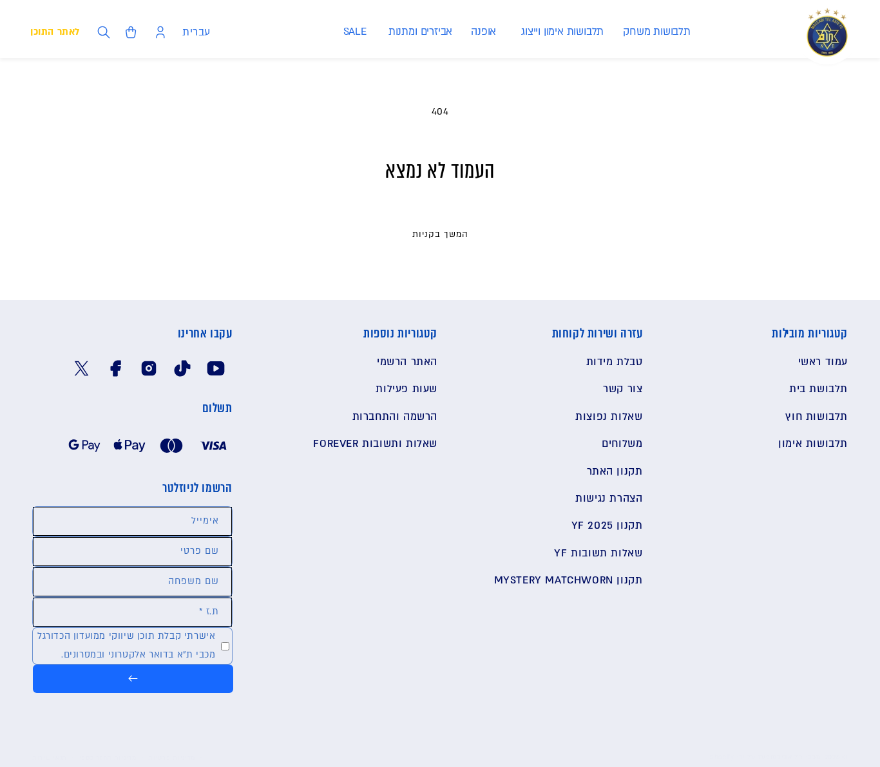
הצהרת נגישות (608, 498)
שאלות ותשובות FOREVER (375, 444)
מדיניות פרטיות (171, 757)
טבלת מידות (614, 362)
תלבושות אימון (813, 444)
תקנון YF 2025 (607, 525)
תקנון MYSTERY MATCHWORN (568, 580)
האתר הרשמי (407, 362)
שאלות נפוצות (608, 417)
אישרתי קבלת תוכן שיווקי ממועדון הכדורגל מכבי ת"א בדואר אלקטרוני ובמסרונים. (126, 645)
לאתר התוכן (55, 32)
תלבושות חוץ (816, 417)
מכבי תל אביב (798, 757)
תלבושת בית (818, 389)
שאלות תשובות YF (598, 553)
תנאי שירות (49, 757)
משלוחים (622, 444)
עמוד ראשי (823, 362)
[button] (656, 31)
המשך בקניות (440, 234)
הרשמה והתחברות (394, 417)
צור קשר (622, 389)
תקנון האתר (615, 471)
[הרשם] (133, 679)
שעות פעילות (406, 389)
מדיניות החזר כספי (108, 757)
